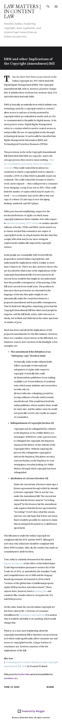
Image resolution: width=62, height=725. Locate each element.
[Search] (48, 6)
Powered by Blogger (33, 711)
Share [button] (50, 686)
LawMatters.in (10, 678)
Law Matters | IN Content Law (22, 11)
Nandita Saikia (24, 674)
